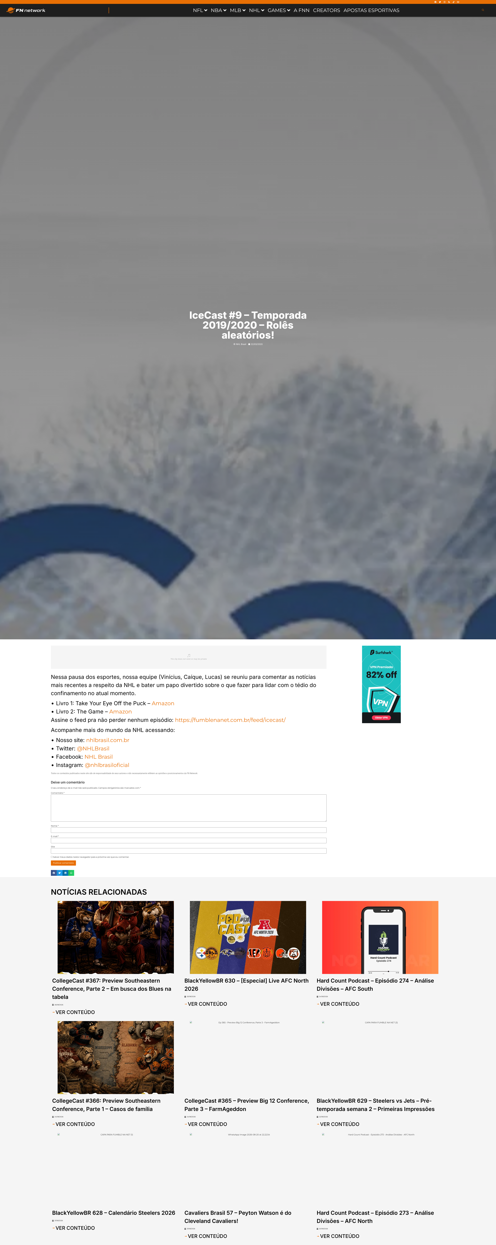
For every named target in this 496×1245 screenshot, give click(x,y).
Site (53, 847)
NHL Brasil (98, 756)
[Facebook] (435, 2)
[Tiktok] (453, 2)
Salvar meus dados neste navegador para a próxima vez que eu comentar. (91, 857)
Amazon (163, 703)
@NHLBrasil (93, 748)
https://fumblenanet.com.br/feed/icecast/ (230, 720)
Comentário (57, 793)
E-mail (55, 836)
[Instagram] (444, 2)
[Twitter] (440, 2)
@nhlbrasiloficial (107, 765)
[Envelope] (458, 2)
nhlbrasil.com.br (107, 740)
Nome (55, 826)
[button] (54, 873)
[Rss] (449, 2)
